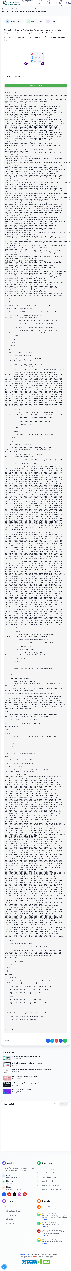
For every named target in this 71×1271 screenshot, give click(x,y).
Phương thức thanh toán (48, 1177)
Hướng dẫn (9, 1219)
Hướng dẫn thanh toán (13, 1211)
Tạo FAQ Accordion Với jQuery (21, 1090)
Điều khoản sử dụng (47, 1169)
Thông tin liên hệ (11, 1215)
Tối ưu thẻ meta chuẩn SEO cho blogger (25, 1076)
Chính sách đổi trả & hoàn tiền (50, 1189)
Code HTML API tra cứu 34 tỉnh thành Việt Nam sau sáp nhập (31, 1070)
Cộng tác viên (9, 1223)
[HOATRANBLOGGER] (11, 3)
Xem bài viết (45, 1210)
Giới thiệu (8, 1207)
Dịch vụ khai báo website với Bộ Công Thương (27, 1063)
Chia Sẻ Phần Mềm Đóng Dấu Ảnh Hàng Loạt (26, 1056)
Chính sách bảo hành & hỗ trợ (50, 1185)
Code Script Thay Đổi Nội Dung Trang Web (25, 1083)
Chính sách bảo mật (46, 1181)
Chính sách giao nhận (47, 1173)
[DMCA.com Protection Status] (44, 1262)
